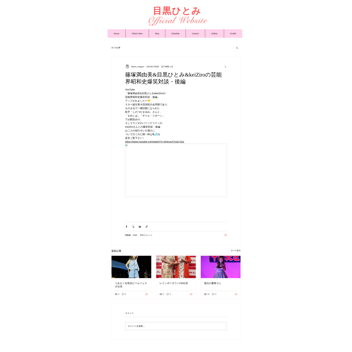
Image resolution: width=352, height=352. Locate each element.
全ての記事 (115, 48)
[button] (237, 48)
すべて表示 (236, 250)
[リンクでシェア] (146, 226)
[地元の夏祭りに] (220, 267)
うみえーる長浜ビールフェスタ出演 (131, 285)
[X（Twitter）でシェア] (133, 226)
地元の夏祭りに (212, 283)
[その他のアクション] (225, 66)
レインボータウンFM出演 (174, 283)
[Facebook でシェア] (126, 226)
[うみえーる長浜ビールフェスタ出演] (131, 267)
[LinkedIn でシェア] (140, 226)
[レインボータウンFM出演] (176, 267)
